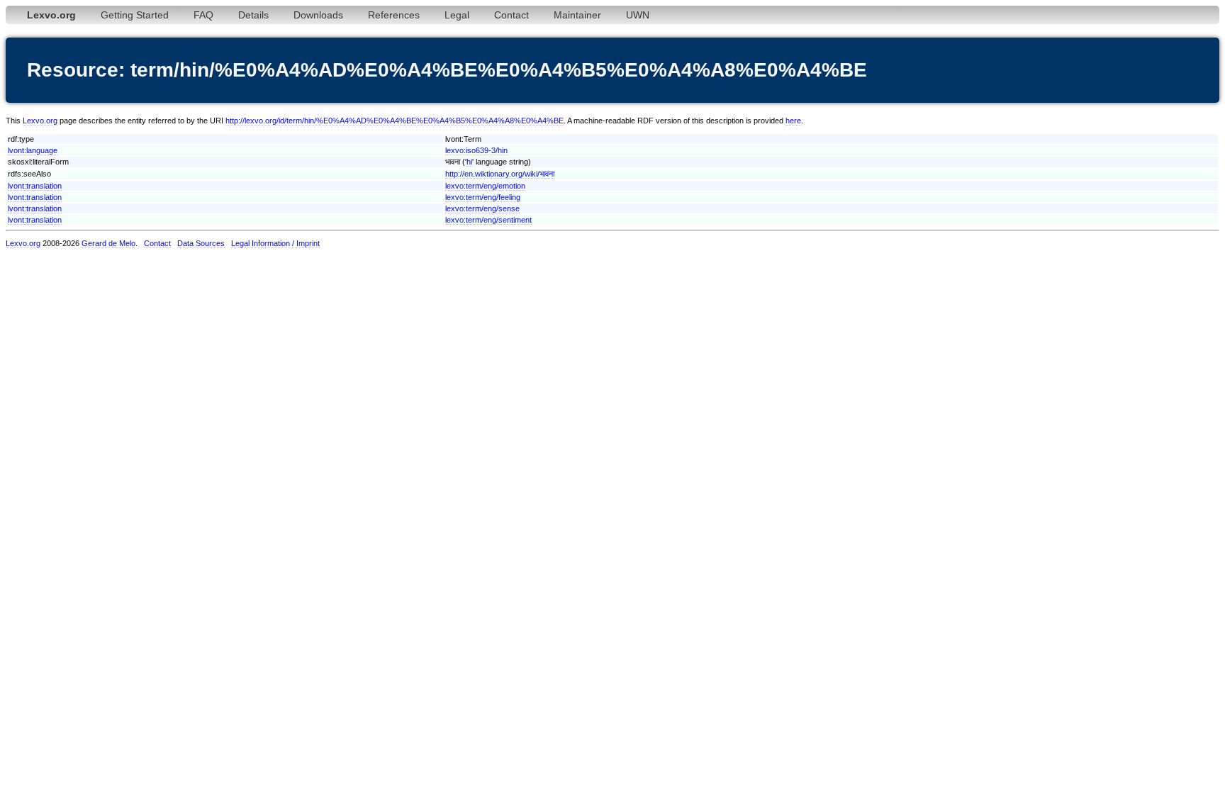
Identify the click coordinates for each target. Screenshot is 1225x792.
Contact (511, 15)
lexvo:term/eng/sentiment (488, 220)
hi (469, 161)
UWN (637, 15)
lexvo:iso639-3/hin (476, 150)
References (394, 15)
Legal (456, 15)
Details (253, 15)
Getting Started (135, 15)
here (793, 120)
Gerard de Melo (108, 243)
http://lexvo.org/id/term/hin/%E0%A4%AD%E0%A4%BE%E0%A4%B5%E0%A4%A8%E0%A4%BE (394, 120)
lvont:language (32, 150)
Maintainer (577, 15)
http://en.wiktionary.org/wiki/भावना (499, 173)
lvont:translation (35, 186)
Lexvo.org (40, 120)
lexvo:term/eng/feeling (482, 197)
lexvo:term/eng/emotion (485, 186)
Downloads (318, 15)
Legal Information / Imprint (275, 243)
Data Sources (201, 243)
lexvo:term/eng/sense (482, 208)
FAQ (203, 15)
